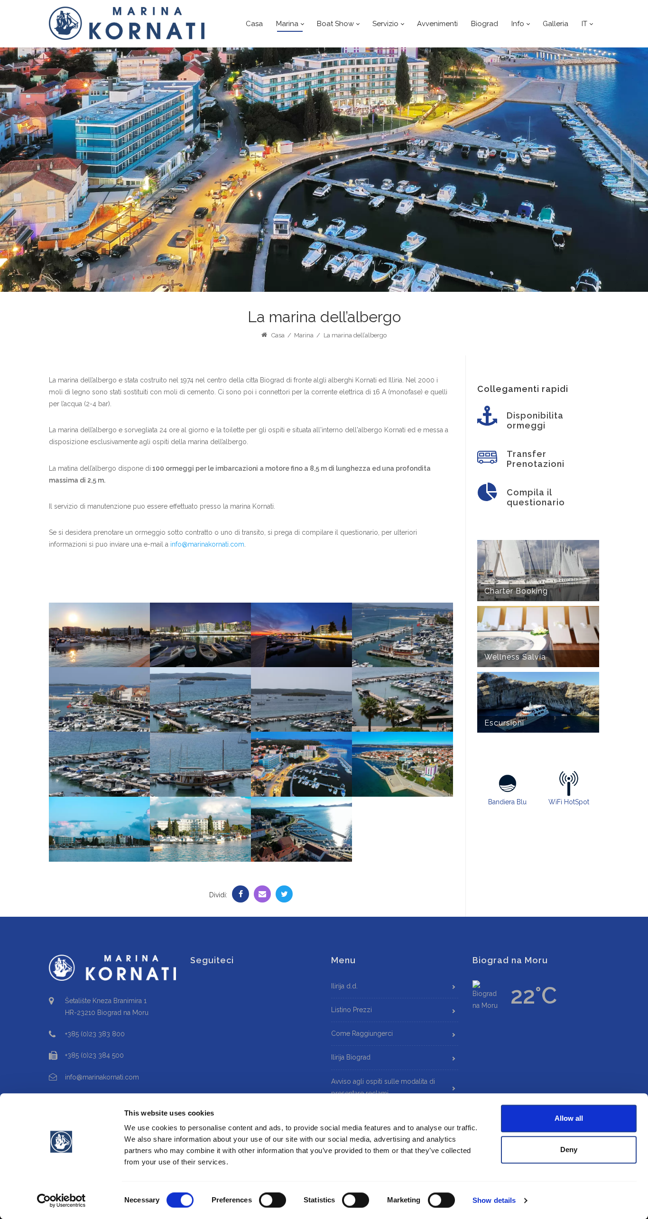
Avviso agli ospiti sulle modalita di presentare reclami (383, 1087)
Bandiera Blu (507, 802)
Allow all (569, 1118)
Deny (568, 1149)
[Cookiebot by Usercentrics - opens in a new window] (61, 1200)
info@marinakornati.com (207, 544)
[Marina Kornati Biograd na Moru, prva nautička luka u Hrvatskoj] (127, 23)
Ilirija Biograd (350, 1057)
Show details (494, 1200)
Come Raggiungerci (362, 1033)
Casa (277, 335)
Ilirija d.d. (344, 986)
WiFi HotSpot (568, 802)
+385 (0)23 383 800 (95, 1034)
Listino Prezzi (351, 1010)
